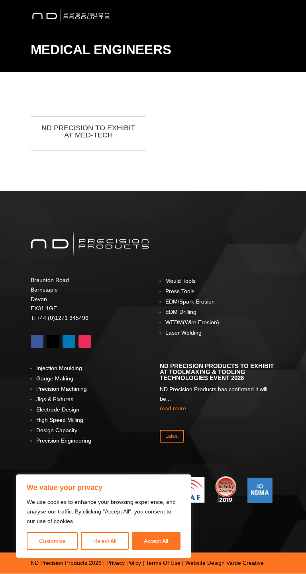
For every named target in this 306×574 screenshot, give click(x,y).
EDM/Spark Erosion (190, 301)
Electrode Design (57, 409)
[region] (103, 516)
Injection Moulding (59, 368)
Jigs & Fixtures (54, 399)
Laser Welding (183, 332)
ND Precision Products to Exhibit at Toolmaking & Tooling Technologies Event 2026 (217, 371)
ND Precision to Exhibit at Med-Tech (88, 131)
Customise (52, 541)
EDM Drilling (180, 312)
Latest (171, 436)
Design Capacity (56, 430)
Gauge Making (54, 378)
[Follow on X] (53, 341)
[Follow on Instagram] (84, 341)
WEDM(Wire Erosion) (192, 322)
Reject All (104, 541)
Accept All (156, 541)
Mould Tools (180, 281)
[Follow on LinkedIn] (69, 341)
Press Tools (179, 291)
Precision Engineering (63, 440)
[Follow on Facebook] (37, 341)
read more (173, 408)
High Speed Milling (59, 420)
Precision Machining (61, 389)
